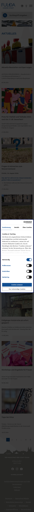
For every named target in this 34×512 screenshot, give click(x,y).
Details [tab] (16, 227)
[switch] (29, 265)
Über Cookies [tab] (27, 227)
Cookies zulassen (17, 285)
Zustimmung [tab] (6, 227)
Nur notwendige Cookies (17, 289)
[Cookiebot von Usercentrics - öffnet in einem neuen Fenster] (24, 222)
